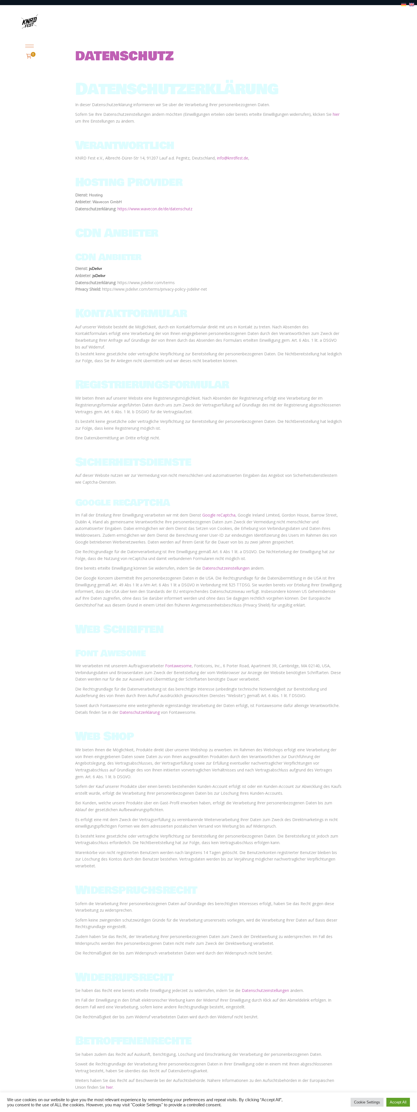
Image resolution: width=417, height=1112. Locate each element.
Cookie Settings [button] (367, 1102)
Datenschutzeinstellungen (226, 568)
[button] (29, 46)
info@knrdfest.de (232, 158)
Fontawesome (178, 665)
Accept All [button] (398, 1102)
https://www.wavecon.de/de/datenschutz (154, 208)
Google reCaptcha (218, 515)
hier (336, 114)
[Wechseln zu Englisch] (412, 4)
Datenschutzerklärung (139, 712)
